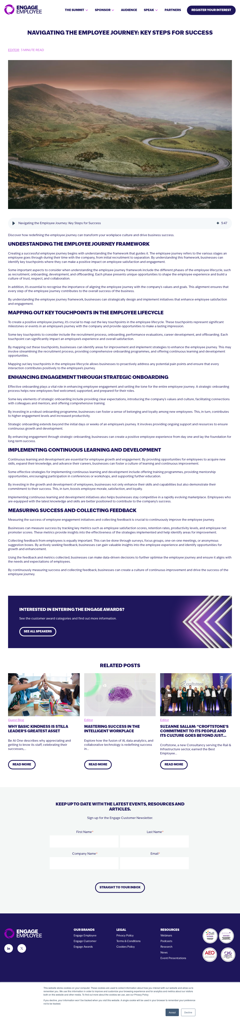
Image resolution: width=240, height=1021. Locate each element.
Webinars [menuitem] (166, 935)
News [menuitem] (164, 952)
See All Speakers (38, 631)
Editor (13, 50)
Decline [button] (188, 1012)
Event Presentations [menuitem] (173, 958)
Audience (129, 10)
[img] (217, 223)
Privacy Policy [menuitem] (125, 935)
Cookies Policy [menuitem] (125, 947)
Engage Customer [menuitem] (85, 941)
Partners (173, 10)
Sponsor (102, 10)
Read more (22, 764)
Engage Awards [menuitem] (83, 947)
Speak (149, 10)
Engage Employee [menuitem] (85, 935)
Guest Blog (16, 720)
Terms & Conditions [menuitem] (128, 941)
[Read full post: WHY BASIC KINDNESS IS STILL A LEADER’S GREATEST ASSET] (44, 694)
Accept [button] (172, 1012)
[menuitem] (85, 930)
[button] (13, 223)
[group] (120, 223)
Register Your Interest (211, 10)
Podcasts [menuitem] (166, 941)
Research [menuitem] (166, 947)
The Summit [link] (74, 10)
